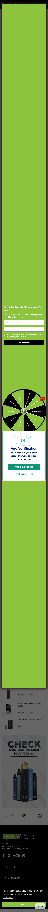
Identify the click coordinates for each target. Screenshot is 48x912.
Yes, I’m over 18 (24, 466)
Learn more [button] (8, 898)
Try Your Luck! (24, 342)
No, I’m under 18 (24, 473)
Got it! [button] (24, 904)
